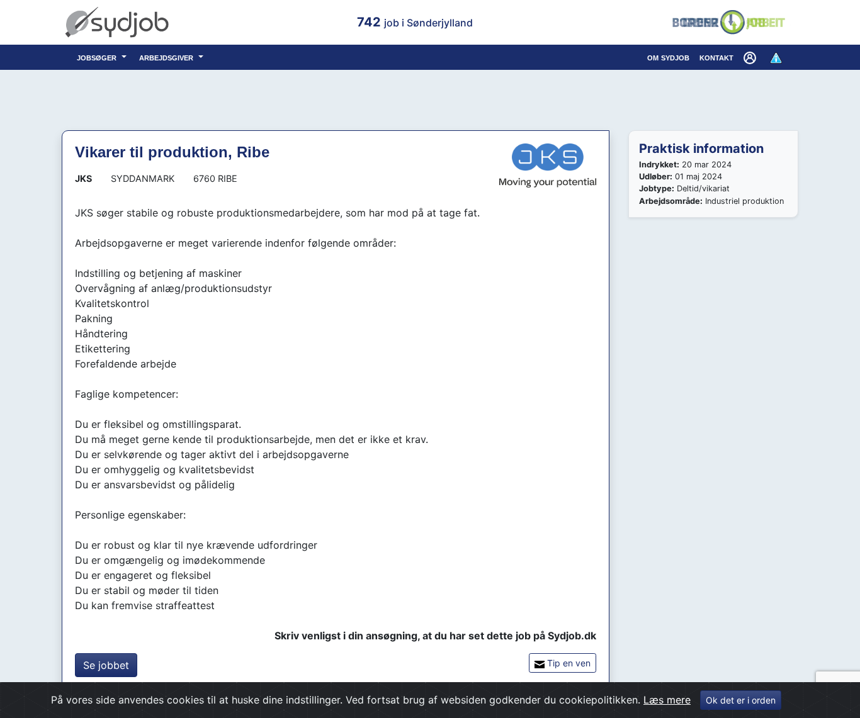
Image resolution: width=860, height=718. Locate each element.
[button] (751, 57)
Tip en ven (568, 663)
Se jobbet (106, 665)
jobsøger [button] (98, 57)
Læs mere (667, 699)
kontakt (716, 57)
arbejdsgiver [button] (167, 57)
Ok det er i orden (741, 700)
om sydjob (668, 57)
